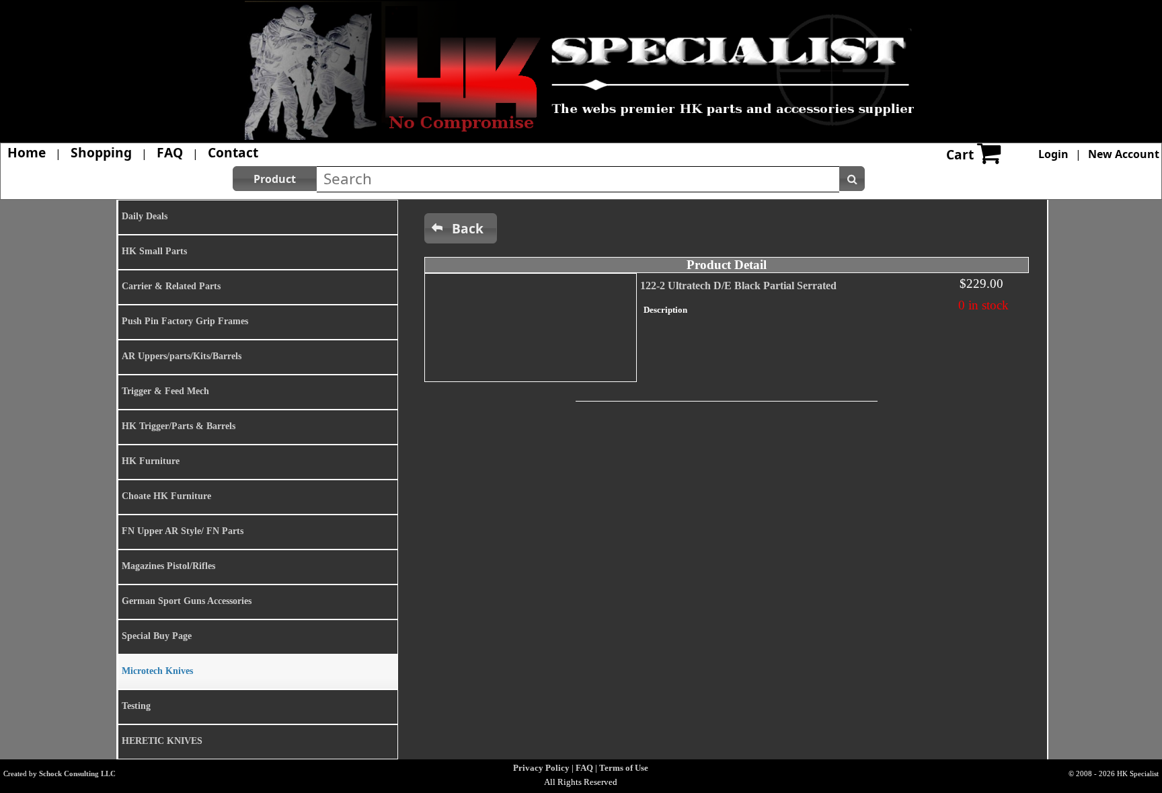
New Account (1123, 154)
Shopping (101, 152)
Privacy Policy (541, 768)
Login (1053, 154)
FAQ (170, 152)
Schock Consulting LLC (77, 773)
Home (26, 152)
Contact (233, 152)
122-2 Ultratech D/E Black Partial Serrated (738, 285)
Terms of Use (623, 768)
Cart (960, 154)
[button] (275, 178)
